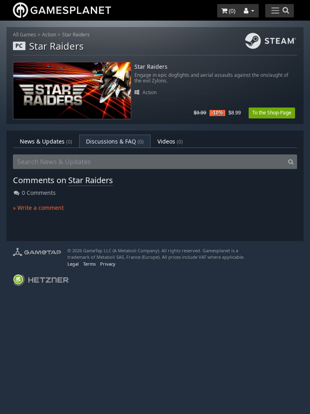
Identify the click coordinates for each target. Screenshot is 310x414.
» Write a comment (38, 207)
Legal (73, 264)
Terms (89, 264)
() (231, 11)
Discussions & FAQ (115, 141)
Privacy (107, 264)
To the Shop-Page (271, 112)
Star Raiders (76, 35)
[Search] (291, 161)
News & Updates (46, 141)
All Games (24, 35)
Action (49, 35)
